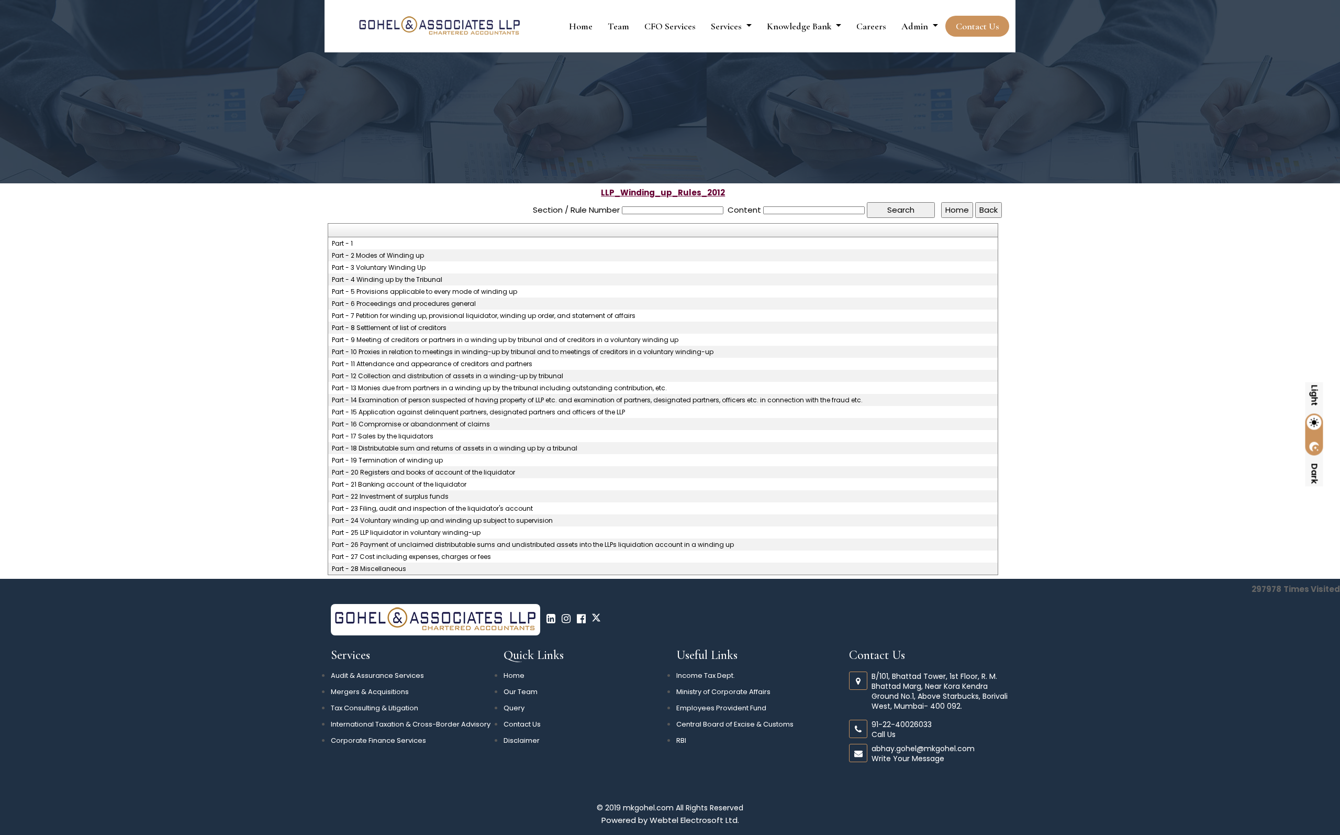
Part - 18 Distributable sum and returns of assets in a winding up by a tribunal (454, 448)
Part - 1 (342, 243)
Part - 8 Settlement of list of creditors (389, 328)
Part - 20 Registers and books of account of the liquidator (423, 472)
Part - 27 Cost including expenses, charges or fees (411, 557)
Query (514, 708)
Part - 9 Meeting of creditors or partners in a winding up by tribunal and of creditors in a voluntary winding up (505, 340)
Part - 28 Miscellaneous (369, 569)
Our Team (521, 692)
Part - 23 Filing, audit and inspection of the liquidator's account (432, 508)
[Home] (439, 25)
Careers (871, 26)
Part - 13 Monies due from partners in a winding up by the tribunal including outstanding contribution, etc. (499, 388)
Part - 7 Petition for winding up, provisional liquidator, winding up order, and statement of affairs (483, 316)
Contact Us (977, 26)
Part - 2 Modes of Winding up (378, 255)
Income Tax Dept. (705, 675)
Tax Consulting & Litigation (374, 708)
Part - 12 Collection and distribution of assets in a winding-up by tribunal (447, 376)
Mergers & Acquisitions (370, 692)
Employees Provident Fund (721, 708)
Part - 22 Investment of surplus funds (390, 496)
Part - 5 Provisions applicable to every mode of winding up (424, 292)
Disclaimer (522, 740)
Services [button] (727, 26)
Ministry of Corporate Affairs (723, 692)
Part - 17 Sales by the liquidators (382, 436)
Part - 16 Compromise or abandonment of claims (411, 424)
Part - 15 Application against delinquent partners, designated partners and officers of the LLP (478, 412)
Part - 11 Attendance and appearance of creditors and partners (432, 364)
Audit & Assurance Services (377, 675)
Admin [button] (915, 26)
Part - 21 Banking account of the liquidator (399, 484)
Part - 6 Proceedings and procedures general (404, 304)
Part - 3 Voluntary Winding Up (379, 267)
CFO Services (670, 26)
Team (618, 26)
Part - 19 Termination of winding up (387, 460)
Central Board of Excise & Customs (735, 724)
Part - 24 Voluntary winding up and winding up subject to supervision (442, 521)
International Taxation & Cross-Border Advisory (410, 724)
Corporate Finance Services (378, 740)
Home (581, 26)
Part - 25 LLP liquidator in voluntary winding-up (406, 533)
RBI (681, 740)
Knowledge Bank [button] (800, 26)
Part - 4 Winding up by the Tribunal (387, 280)
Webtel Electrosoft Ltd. (694, 820)
